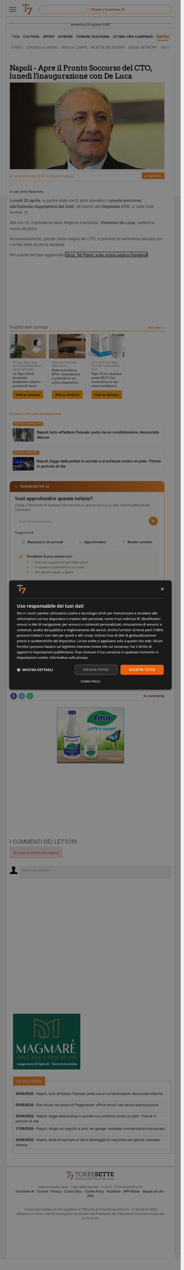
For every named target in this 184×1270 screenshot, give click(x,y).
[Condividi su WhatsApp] (29, 696)
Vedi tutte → (156, 327)
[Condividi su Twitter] (21, 696)
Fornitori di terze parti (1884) (140, 630)
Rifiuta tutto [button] (95, 669)
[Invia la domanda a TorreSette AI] (153, 521)
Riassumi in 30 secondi (45, 542)
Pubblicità (113, 1191)
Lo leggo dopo (153, 175)
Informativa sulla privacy (69, 657)
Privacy (56, 1191)
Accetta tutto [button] (142, 669)
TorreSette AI (24, 1191)
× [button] (162, 589)
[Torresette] (27, 9)
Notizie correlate (139, 542)
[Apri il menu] (12, 9)
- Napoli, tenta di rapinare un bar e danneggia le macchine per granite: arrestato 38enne (87, 1142)
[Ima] (90, 735)
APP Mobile (131, 1191)
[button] (35, 669)
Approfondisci (95, 542)
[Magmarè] (46, 1041)
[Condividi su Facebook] (13, 696)
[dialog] (90, 635)
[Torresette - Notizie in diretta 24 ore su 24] (90, 1176)
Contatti (42, 1191)
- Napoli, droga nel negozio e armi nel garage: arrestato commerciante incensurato (90, 1128)
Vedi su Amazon (28, 394)
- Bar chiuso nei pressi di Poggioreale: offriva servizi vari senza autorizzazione (86, 1104)
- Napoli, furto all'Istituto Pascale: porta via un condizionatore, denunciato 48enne (89, 1093)
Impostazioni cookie (32, 657)
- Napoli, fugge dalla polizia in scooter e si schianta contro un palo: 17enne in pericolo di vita (85, 1118)
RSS (90, 1195)
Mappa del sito (153, 1191)
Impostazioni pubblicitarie (53, 652)
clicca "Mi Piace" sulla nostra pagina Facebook (106, 254)
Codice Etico (73, 1191)
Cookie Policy (94, 1191)
